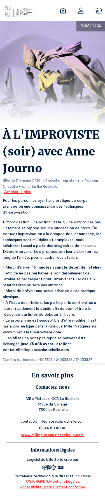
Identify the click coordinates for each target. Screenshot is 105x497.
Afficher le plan (17, 192)
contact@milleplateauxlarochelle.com (53, 421)
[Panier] (98, 10)
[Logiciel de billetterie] (53, 467)
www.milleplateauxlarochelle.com (52, 435)
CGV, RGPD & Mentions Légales (52, 481)
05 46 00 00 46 (52, 428)
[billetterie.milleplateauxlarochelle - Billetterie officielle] (63, 10)
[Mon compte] (81, 10)
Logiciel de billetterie (45, 459)
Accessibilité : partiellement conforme (52, 487)
